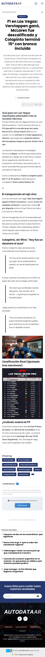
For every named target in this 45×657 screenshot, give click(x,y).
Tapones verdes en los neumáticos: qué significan (23, 535)
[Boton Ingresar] (36, 3)
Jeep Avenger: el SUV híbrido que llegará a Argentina (20, 570)
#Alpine (37, 469)
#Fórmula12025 (8, 469)
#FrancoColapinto (24, 460)
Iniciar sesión (22, 505)
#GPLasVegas (8, 460)
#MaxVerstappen (24, 469)
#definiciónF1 (24, 474)
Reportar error (35, 627)
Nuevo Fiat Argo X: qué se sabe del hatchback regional (21, 543)
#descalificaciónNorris (28, 465)
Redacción (8, 627)
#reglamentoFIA (9, 474)
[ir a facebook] (19, 619)
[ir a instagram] (25, 619)
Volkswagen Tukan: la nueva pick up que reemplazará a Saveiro (22, 551)
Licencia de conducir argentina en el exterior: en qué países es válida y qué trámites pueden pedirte (23, 561)
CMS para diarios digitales (25, 655)
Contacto (22, 631)
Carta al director (21, 627)
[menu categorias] (42, 3)
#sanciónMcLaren (9, 465)
